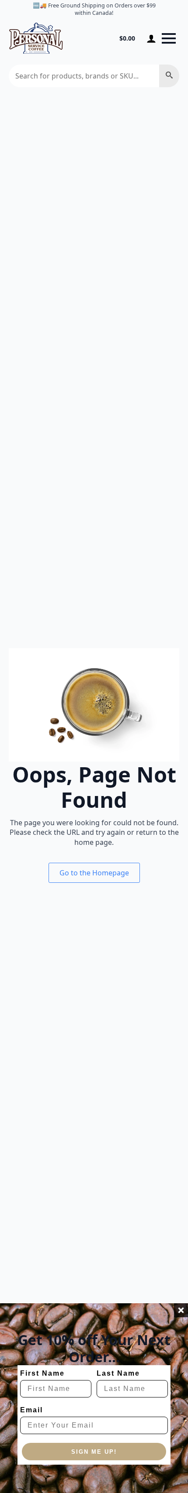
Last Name (118, 1373)
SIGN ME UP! (94, 1452)
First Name (42, 1373)
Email (31, 1410)
